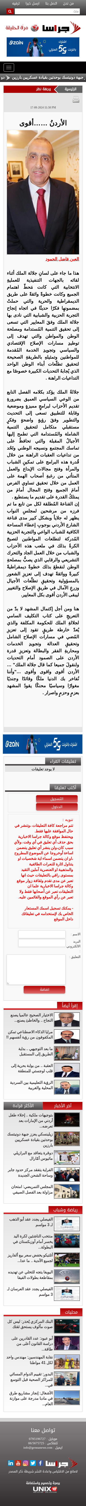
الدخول (57, 806)
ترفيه (16, 3)
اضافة (44, 989)
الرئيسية (70, 89)
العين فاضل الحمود (62, 259)
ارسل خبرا (32, 3)
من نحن (68, 3)
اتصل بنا (51, 3)
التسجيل (56, 798)
